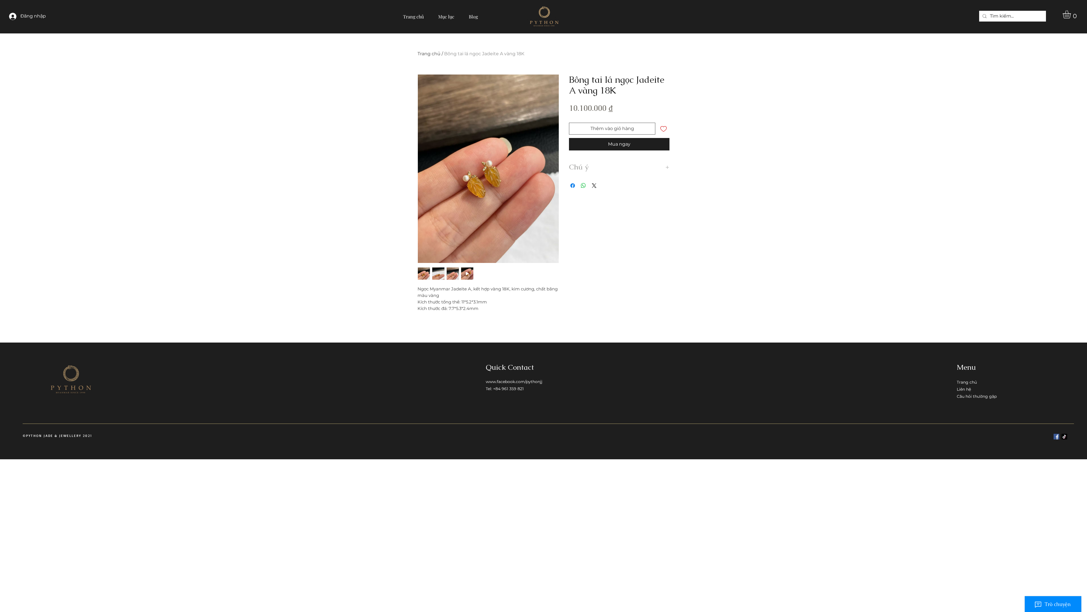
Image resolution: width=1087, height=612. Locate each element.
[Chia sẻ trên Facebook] (572, 185)
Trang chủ (429, 53)
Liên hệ (964, 389)
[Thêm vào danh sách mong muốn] (663, 129)
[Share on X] (594, 185)
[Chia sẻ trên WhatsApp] (583, 185)
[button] (446, 14)
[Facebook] (1056, 436)
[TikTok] (1064, 436)
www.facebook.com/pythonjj (514, 381)
